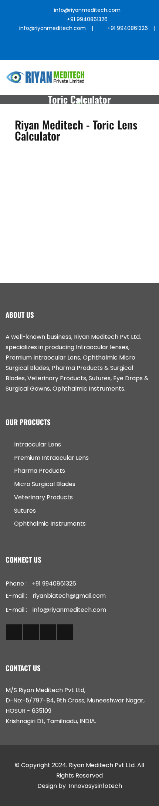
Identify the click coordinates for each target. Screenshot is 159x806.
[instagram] (82, 51)
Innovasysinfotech (95, 786)
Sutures (25, 510)
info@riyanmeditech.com (87, 10)
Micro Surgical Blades (44, 484)
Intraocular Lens (37, 444)
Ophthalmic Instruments (50, 523)
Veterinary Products (43, 497)
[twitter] (65, 51)
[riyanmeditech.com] (45, 77)
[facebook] (47, 51)
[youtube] (117, 51)
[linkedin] (99, 51)
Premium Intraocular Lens (51, 457)
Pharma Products (39, 470)
